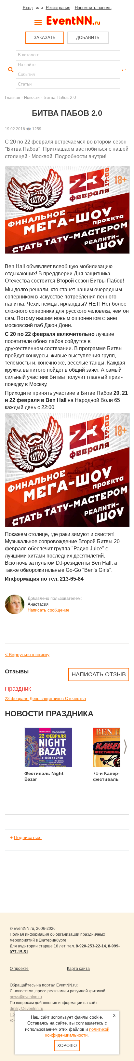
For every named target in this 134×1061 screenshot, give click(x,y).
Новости (32, 97)
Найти (10, 70)
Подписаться (28, 837)
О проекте (19, 968)
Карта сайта (78, 968)
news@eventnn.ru (26, 997)
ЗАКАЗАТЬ (45, 37)
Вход (28, 7)
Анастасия (38, 604)
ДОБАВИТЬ (88, 37)
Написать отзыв (99, 674)
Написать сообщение (48, 610)
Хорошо (67, 1045)
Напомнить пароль (93, 7)
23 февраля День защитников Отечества (45, 698)
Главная (12, 97)
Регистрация (58, 7)
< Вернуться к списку (27, 654)
